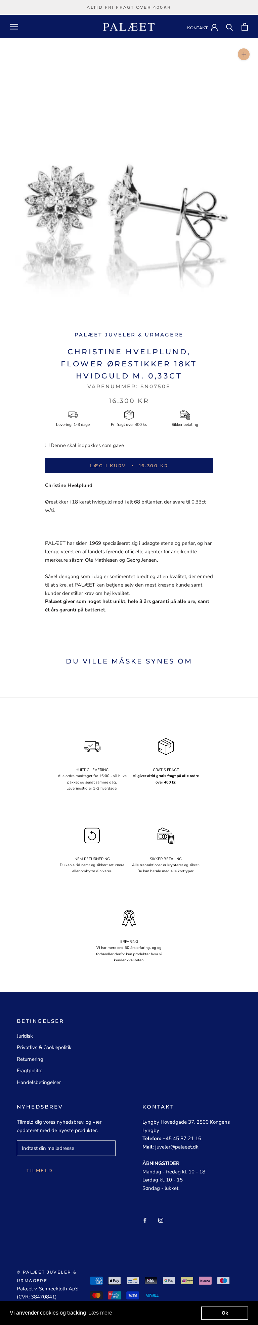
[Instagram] (160, 1220)
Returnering (30, 1059)
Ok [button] (225, 1313)
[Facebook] (144, 1220)
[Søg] (229, 26)
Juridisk (25, 1036)
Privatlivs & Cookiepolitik (44, 1047)
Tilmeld (40, 1170)
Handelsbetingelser (39, 1082)
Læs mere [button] (100, 1313)
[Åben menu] (14, 27)
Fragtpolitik (29, 1070)
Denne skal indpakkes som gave (87, 445)
